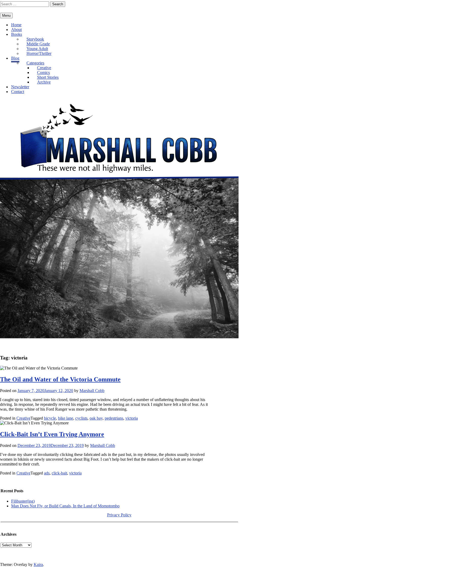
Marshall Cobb (92, 390)
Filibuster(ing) (23, 501)
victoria (131, 418)
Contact (17, 91)
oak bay (96, 418)
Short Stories (48, 77)
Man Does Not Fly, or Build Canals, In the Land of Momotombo (65, 506)
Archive (44, 82)
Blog (15, 58)
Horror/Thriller (39, 53)
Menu (6, 15)
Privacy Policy (119, 515)
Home (16, 25)
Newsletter (20, 87)
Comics (43, 72)
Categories (35, 63)
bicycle (50, 418)
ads (47, 473)
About (16, 29)
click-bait (59, 473)
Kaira (38, 564)
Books (16, 34)
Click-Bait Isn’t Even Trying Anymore (52, 434)
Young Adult (37, 48)
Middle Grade (38, 44)
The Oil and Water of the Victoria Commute (60, 379)
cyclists (81, 418)
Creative (44, 67)
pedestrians (114, 418)
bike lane (65, 418)
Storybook (35, 39)
